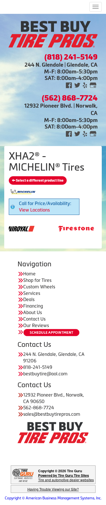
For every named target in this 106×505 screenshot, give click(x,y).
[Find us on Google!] (93, 84)
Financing (33, 305)
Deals (28, 299)
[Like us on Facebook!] (69, 84)
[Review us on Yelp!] (85, 84)
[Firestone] (69, 228)
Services (31, 293)
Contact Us (34, 318)
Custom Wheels (39, 286)
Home (29, 273)
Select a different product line (39, 180)
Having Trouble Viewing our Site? (53, 489)
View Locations (34, 209)
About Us (32, 312)
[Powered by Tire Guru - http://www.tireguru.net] (23, 475)
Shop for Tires (37, 280)
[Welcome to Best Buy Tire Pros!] (53, 33)
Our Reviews (36, 325)
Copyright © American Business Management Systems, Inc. (53, 498)
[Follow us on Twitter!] (77, 84)
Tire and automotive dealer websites (66, 477)
